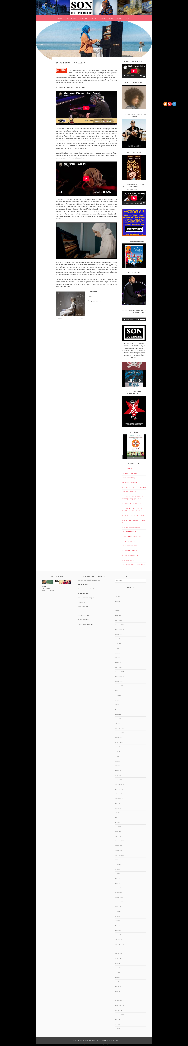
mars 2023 (118, 770)
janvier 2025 (118, 667)
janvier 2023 (118, 780)
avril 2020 (117, 925)
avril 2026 (117, 606)
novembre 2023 (119, 733)
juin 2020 (117, 916)
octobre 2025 (118, 634)
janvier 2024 (118, 723)
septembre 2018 (119, 1015)
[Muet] (141, 76)
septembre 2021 (119, 855)
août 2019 (118, 963)
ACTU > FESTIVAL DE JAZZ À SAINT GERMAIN (134, 487)
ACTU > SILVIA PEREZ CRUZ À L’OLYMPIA (133, 515)
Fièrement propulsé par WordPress (82, 1040)
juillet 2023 (118, 751)
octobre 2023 (118, 737)
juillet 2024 (118, 695)
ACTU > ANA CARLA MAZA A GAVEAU (131, 503)
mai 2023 (117, 761)
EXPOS (128, 18)
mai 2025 (117, 653)
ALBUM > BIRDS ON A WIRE (129, 546)
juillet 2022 (118, 808)
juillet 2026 (118, 592)
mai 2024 (117, 705)
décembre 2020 (119, 893)
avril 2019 (117, 982)
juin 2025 (117, 648)
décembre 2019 (119, 944)
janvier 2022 (118, 836)
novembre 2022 (119, 789)
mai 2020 (117, 921)
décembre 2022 (119, 784)
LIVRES (119, 18)
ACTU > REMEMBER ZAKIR (129, 532)
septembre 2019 (119, 958)
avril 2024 (117, 709)
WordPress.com (112, 1040)
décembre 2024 (119, 672)
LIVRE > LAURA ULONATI (128, 560)
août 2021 (118, 860)
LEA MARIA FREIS (134, 146)
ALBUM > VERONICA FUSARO (130, 482)
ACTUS (60, 18)
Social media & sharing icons (84, 1045)
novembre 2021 (119, 845)
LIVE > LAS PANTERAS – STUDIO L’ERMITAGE (134, 565)
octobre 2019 (118, 954)
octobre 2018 (118, 1010)
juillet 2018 (118, 1024)
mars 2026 (118, 611)
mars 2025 (118, 662)
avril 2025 (117, 658)
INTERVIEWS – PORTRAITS (88, 18)
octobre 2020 (118, 897)
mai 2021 (117, 874)
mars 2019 (118, 986)
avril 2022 (117, 822)
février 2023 (118, 775)
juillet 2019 (118, 968)
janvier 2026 (118, 620)
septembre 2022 (119, 798)
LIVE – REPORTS (71, 18)
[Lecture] (124, 76)
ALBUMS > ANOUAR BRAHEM (130, 555)
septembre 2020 (119, 902)
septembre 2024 (119, 686)
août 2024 (118, 690)
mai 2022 (117, 817)
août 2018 (118, 1019)
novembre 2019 (119, 949)
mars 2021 (118, 883)
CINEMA (111, 18)
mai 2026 (117, 601)
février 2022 (118, 831)
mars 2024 (118, 714)
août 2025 (118, 639)
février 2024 (118, 719)
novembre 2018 (119, 1005)
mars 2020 (118, 930)
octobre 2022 (118, 794)
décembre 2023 (119, 728)
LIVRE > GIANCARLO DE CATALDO (131, 527)
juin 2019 (117, 972)
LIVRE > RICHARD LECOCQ (129, 492)
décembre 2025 (119, 625)
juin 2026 (117, 596)
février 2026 (118, 615)
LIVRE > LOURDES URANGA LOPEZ (131, 536)
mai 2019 (117, 977)
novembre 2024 (119, 676)
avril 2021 (117, 878)
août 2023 (118, 747)
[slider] (142, 319)
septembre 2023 (119, 742)
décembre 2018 (119, 1001)
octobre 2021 (118, 850)
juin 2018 (117, 1029)
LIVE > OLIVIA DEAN (127, 468)
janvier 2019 (118, 996)
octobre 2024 (118, 681)
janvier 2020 (118, 939)
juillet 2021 (118, 864)
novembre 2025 (119, 629)
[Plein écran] (144, 76)
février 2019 (118, 991)
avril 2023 (117, 766)
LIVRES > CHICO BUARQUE (129, 478)
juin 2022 (117, 813)
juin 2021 (117, 869)
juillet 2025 (118, 643)
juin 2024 (117, 700)
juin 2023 (117, 756)
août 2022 (118, 803)
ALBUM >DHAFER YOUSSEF (129, 551)
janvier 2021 (118, 888)
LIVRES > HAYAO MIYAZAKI (129, 541)
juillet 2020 (118, 911)
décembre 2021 (119, 841)
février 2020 (118, 935)
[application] (134, 71)
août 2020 (118, 907)
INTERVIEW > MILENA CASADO (130, 473)
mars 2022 (118, 827)
